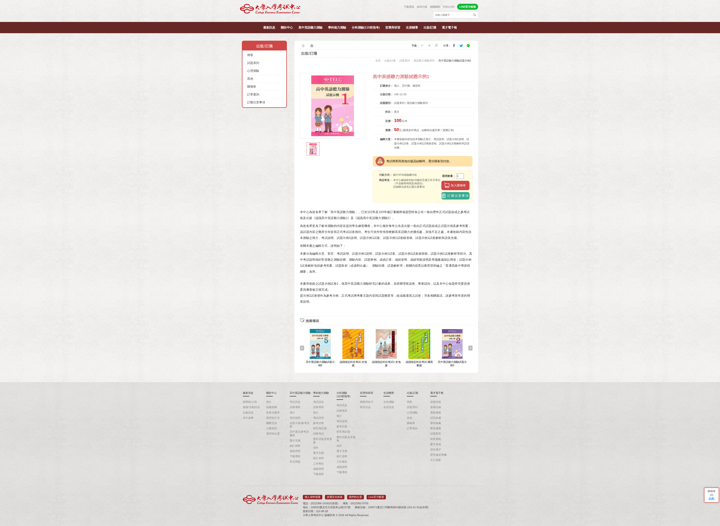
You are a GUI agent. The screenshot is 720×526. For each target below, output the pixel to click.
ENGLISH (448, 6)
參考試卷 (318, 423)
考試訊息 (295, 401)
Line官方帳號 (376, 496)
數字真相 (435, 444)
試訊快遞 (435, 417)
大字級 (437, 46)
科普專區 (435, 438)
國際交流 (271, 423)
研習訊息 (365, 407)
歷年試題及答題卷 (322, 440)
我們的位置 (273, 433)
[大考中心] (270, 10)
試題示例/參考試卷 (299, 425)
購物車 (251, 86)
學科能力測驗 (337, 27)
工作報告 (318, 463)
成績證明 (295, 450)
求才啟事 (248, 417)
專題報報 (435, 412)
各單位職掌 (273, 412)
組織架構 (271, 407)
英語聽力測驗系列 (424, 60)
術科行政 (422, 6)
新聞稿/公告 (250, 401)
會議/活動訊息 (251, 407)
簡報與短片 (367, 401)
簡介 (269, 401)
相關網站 (435, 6)
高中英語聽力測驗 (310, 27)
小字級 (422, 46)
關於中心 (287, 27)
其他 (250, 78)
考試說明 (295, 417)
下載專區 (409, 6)
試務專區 (295, 407)
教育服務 (435, 428)
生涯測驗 (388, 401)
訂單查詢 (253, 94)
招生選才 (435, 449)
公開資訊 (271, 428)
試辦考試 (318, 433)
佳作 (316, 447)
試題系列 (253, 63)
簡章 (250, 55)
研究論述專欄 (438, 454)
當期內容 (435, 401)
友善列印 (312, 46)
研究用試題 (320, 428)
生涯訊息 (388, 407)
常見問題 (295, 461)
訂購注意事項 (256, 102)
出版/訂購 (430, 27)
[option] (332, 105)
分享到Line (468, 46)
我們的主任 (273, 417)
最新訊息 (269, 27)
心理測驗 (253, 70)
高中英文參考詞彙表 (299, 433)
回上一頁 (303, 46)
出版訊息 (248, 412)
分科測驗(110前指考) (366, 27)
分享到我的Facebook (454, 46)
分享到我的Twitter (461, 46)
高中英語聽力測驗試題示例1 (454, 60)
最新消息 (248, 392)
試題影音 (435, 433)
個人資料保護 (312, 496)
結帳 (712, 498)
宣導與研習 (392, 27)
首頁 (378, 60)
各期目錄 (435, 407)
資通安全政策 (335, 496)
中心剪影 (435, 459)
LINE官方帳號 (467, 6)
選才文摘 (295, 440)
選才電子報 (449, 27)
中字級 (430, 46)
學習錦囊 (435, 423)
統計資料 (295, 445)
